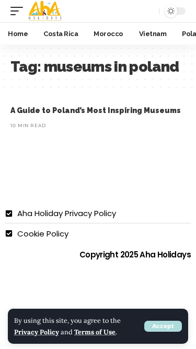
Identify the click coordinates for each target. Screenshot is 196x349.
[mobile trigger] (19, 11)
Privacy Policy (36, 332)
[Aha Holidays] (45, 11)
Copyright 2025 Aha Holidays (135, 254)
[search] (148, 11)
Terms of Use (95, 332)
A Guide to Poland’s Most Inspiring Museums (95, 110)
